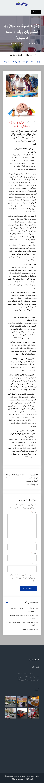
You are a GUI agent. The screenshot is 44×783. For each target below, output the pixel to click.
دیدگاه (34, 512)
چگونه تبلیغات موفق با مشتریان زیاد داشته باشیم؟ (21, 624)
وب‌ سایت (33, 563)
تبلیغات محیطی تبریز (22, 677)
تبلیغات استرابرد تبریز (22, 674)
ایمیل (34, 553)
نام (35, 542)
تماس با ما (35, 667)
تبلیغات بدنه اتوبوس (34, 677)
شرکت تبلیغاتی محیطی (33, 680)
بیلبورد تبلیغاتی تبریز (33, 674)
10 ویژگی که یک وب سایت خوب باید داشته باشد (22, 610)
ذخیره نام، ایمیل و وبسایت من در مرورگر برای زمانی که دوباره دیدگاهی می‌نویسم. (23, 577)
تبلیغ (32, 292)
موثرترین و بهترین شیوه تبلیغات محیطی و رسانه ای (21, 617)
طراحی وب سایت (22, 680)
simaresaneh (15, 43)
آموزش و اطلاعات (15, 55)
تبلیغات (30, 122)
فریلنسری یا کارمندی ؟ (27, 629)
